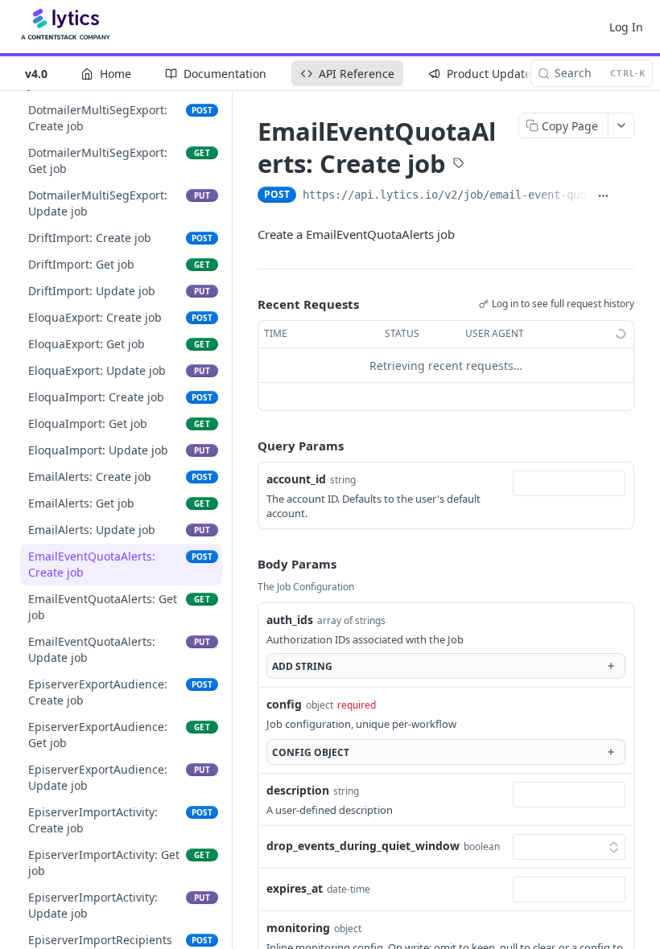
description (297, 790)
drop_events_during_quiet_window (363, 845)
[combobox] (569, 483)
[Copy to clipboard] (626, 196)
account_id (296, 479)
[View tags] (458, 165)
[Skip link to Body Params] (246, 564)
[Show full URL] (604, 196)
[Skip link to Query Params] (246, 446)
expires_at (294, 888)
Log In (626, 27)
